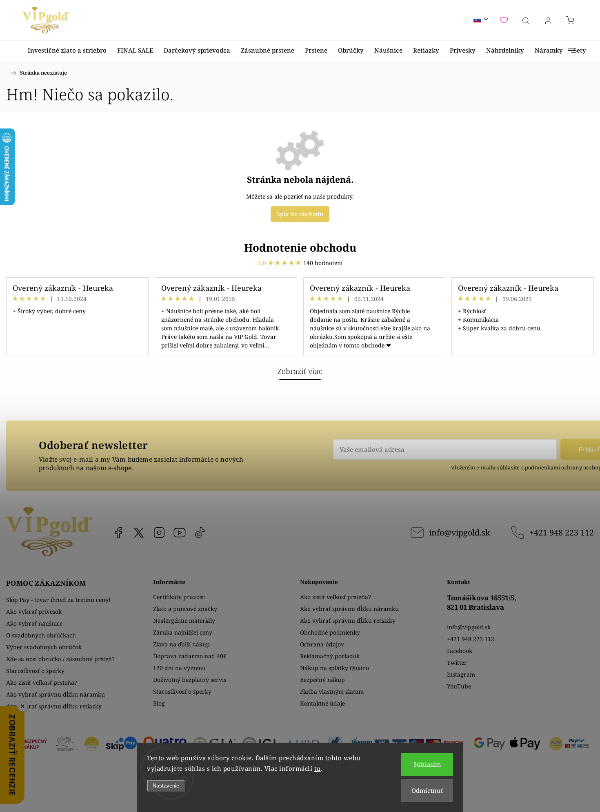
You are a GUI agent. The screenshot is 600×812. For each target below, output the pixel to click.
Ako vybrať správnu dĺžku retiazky (54, 706)
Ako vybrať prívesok (34, 611)
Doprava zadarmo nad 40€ (190, 656)
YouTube (179, 533)
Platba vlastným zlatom (332, 691)
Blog (159, 703)
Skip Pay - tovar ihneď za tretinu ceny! (58, 600)
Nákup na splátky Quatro (334, 668)
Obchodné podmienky (330, 632)
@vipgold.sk (200, 533)
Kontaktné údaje (322, 703)
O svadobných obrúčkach (41, 635)
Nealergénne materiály (184, 620)
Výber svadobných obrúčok (44, 647)
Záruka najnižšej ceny (182, 632)
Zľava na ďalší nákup (181, 644)
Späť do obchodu (300, 214)
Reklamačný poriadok (330, 656)
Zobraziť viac (300, 371)
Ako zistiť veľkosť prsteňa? (41, 682)
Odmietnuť (427, 790)
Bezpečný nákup (322, 680)
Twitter (457, 662)
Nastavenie (166, 786)
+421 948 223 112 (561, 532)
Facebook (118, 533)
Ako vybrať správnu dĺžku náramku (55, 694)
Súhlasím (427, 764)
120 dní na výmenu (179, 668)
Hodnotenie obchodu (300, 247)
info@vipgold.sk (459, 532)
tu (317, 768)
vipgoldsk (139, 533)
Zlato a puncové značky (185, 609)
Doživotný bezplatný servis (189, 680)
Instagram (159, 533)
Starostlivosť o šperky (35, 671)
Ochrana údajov (322, 644)
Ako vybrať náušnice (34, 623)
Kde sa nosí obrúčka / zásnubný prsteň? (60, 659)
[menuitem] (67, 50)
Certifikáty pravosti (179, 597)
